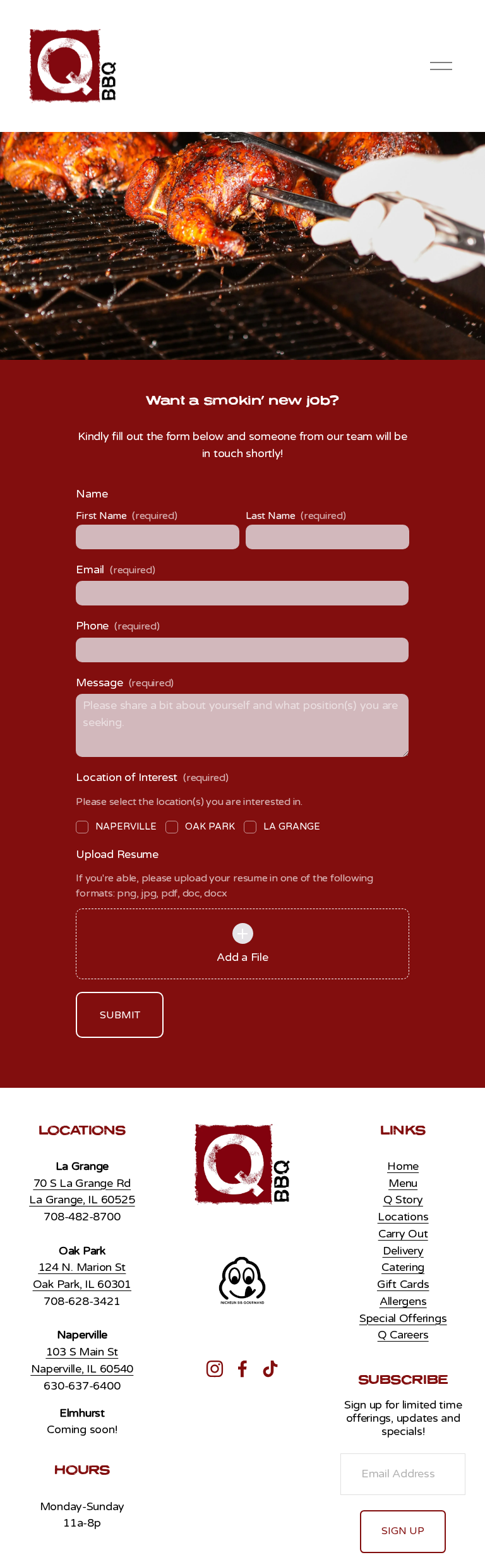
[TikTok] (270, 1369)
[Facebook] (242, 1369)
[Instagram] (215, 1369)
